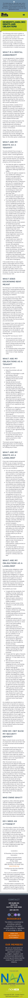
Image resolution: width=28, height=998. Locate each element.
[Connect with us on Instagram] (15, 914)
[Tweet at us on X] (12, 914)
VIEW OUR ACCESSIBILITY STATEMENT (14, 935)
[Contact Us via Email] (18, 914)
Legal (21, 996)
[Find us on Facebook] (9, 914)
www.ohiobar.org (14, 866)
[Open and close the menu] (17, 14)
